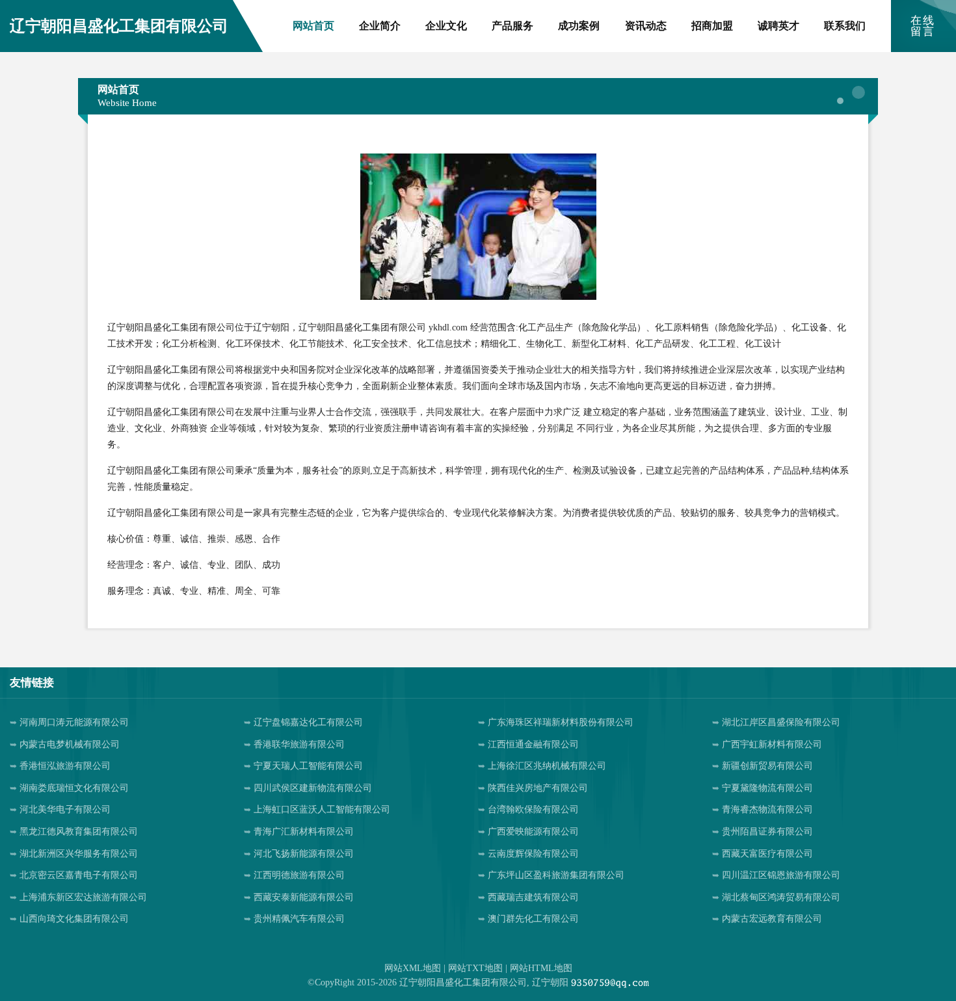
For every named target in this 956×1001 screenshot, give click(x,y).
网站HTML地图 (541, 968)
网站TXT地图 (475, 968)
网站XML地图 (412, 968)
